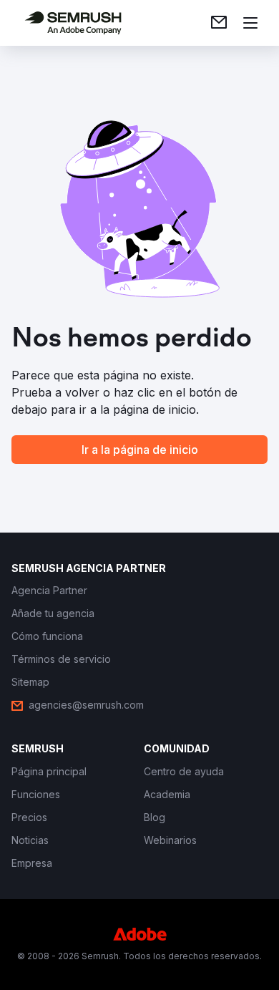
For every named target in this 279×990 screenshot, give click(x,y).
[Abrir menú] (250, 23)
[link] (218, 23)
